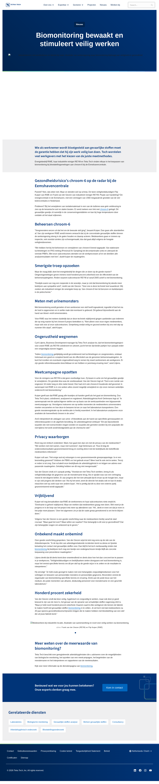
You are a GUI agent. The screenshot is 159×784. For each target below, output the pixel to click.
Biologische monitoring (37, 722)
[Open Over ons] (53, 5)
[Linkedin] (135, 770)
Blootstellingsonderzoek (53, 730)
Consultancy (117, 722)
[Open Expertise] (68, 5)
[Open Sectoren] (82, 5)
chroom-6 (104, 209)
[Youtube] (150, 770)
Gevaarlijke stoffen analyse (66, 722)
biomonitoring (47, 354)
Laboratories (15, 722)
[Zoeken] (152, 5)
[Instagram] (145, 770)
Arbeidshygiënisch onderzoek (23, 730)
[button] (13, 626)
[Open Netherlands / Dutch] (151, 751)
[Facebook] (140, 770)
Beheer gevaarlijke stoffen (94, 722)
